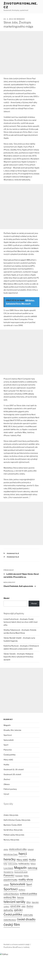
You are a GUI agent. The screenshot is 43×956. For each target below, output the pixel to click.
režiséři (6, 885)
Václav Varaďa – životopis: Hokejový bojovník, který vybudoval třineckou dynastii (18, 657)
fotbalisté (31, 849)
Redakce (21, 19)
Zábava (7, 784)
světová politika (28, 893)
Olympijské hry (8, 872)
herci (23, 854)
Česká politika (9, 755)
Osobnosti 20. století (12, 774)
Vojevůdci (35, 902)
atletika (6, 849)
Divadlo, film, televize (12, 730)
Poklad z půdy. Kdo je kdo (14, 835)
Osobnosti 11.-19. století (14, 769)
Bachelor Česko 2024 (13, 825)
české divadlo (26, 919)
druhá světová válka (18, 849)
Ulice (28, 902)
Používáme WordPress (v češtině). (17, 947)
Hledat (6, 598)
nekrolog (32, 867)
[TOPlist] (4, 954)
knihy (5, 863)
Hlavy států (8, 760)
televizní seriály (14, 902)
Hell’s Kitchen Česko (11, 854)
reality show (25, 879)
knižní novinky (13, 863)
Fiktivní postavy (10, 789)
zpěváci (18, 909)
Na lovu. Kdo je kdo (11, 840)
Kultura (33, 863)
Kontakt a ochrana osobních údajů (17, 944)
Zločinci (7, 779)
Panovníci (8, 750)
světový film (10, 897)
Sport (6, 745)
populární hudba (10, 880)
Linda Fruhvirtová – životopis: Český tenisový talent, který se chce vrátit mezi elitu (21, 622)
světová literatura (11, 894)
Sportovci (8, 735)
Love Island (8, 868)
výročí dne (15, 906)
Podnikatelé (13, 553)
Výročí (6, 794)
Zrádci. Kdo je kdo (11, 815)
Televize (20, 897)
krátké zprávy (24, 863)
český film (12, 924)
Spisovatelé (9, 740)
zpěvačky (8, 910)
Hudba (6, 765)
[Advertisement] (21, 52)
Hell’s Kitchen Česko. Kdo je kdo (17, 820)
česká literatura (10, 920)
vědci (23, 906)
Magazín (7, 725)
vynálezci (6, 906)
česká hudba (28, 915)
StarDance (22, 890)
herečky (10, 859)
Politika (26, 876)
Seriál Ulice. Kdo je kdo (13, 830)
